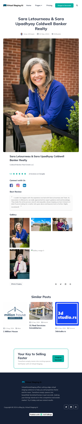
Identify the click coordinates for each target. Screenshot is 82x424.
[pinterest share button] (70, 284)
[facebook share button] (56, 284)
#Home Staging (16, 284)
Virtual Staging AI (31, 407)
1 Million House (10, 331)
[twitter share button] (61, 284)
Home (28, 5)
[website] (76, 407)
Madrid (45, 322)
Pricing (49, 5)
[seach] (77, 5)
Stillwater (57, 34)
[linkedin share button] (66, 284)
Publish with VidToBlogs (41, 414)
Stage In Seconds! (64, 5)
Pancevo (72, 328)
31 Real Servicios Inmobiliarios (37, 326)
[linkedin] (71, 407)
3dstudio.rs (60, 331)
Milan (19, 328)
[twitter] (66, 407)
